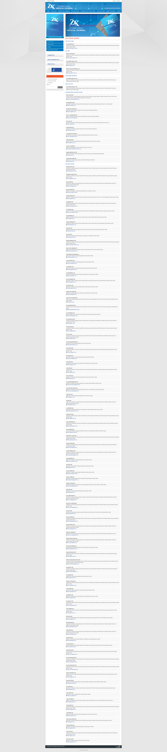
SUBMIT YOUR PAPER (110, 11)
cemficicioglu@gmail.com (72, 263)
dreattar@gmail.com (71, 378)
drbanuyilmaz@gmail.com (72, 542)
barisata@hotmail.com (71, 237)
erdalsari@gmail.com (71, 372)
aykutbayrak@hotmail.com (72, 548)
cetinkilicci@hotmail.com (71, 288)
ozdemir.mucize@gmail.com (72, 507)
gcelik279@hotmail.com (71, 418)
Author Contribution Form (53, 59)
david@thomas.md (70, 301)
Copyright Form (51, 55)
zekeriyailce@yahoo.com (72, 741)
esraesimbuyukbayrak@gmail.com (73, 384)
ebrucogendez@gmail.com (72, 315)
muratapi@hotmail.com (71, 513)
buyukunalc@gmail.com (71, 275)
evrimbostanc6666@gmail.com (73, 390)
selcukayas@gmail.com (71, 640)
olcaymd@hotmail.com (71, 577)
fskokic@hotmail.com (71, 130)
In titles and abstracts (52, 80)
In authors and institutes (52, 79)
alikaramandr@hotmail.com (72, 206)
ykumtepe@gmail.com (71, 727)
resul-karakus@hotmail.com (72, 48)
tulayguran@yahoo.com (71, 715)
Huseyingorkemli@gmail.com (72, 454)
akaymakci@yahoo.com (71, 224)
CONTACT (119, 11)
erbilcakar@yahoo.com (71, 364)
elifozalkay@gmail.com (71, 330)
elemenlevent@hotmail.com (72, 473)
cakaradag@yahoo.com (71, 281)
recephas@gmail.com (71, 619)
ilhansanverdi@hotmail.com (72, 461)
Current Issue (54, 41)
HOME (48, 11)
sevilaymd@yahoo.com (71, 676)
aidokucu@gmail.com (71, 198)
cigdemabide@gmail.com (72, 294)
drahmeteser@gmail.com (72, 186)
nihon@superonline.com (71, 170)
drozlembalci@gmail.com (72, 605)
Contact (118, 1)
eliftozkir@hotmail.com (71, 338)
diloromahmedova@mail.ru (72, 117)
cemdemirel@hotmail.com (72, 269)
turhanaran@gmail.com (71, 709)
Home (114, 1)
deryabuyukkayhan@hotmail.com (73, 309)
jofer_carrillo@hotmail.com (72, 136)
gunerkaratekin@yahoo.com (72, 426)
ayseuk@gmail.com (70, 218)
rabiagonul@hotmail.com (72, 72)
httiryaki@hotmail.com (71, 701)
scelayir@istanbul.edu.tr (71, 683)
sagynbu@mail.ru (70, 155)
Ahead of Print (50, 44)
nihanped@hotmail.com (71, 556)
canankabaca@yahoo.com (72, 257)
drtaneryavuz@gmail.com (72, 695)
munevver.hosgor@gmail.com (72, 534)
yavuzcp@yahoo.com (71, 735)
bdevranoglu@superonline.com (73, 244)
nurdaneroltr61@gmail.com (72, 571)
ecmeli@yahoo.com (71, 323)
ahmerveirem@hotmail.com (72, 192)
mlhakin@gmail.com (71, 492)
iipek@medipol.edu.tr (71, 467)
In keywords (50, 82)
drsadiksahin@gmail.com (72, 634)
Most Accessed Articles (52, 49)
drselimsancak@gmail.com (72, 654)
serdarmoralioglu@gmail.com (72, 669)
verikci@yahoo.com (70, 721)
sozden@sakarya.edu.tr (71, 646)
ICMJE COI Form (51, 64)
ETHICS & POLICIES (101, 11)
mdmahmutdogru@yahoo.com (73, 479)
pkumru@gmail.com (71, 65)
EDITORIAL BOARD (75, 11)
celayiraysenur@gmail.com (72, 57)
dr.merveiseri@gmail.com (72, 499)
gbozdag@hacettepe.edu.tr (72, 432)
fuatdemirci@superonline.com (72, 410)
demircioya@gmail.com (71, 597)
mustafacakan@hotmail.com (72, 521)
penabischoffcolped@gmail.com (73, 99)
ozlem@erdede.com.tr (71, 612)
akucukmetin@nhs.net (71, 105)
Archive (49, 47)
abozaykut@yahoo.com (71, 178)
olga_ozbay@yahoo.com (72, 585)
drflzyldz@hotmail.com (71, 404)
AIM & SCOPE (54, 11)
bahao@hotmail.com (71, 230)
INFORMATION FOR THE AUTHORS (87, 11)
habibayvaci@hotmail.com (72, 439)
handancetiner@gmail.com (72, 447)
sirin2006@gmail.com (71, 689)
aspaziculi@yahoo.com (71, 111)
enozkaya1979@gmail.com (72, 358)
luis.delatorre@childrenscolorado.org (74, 148)
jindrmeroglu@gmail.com (72, 528)
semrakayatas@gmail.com (72, 661)
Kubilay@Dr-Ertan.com (71, 142)
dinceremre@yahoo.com (71, 352)
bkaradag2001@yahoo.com (72, 250)
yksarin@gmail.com (70, 161)
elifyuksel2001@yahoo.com (72, 344)
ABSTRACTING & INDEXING (64, 11)
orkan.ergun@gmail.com (71, 591)
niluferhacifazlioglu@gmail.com (73, 563)
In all (49, 84)
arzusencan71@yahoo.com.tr (72, 212)
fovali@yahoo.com (70, 397)
